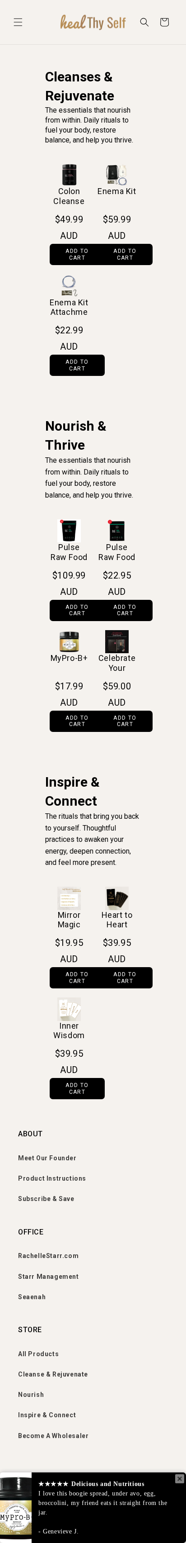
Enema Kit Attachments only (69, 308)
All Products (38, 1354)
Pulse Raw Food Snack (116, 552)
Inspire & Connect (47, 1415)
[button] (18, 22)
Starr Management (48, 1276)
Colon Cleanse (68, 196)
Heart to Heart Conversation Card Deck (117, 920)
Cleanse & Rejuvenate (53, 1374)
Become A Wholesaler (53, 1435)
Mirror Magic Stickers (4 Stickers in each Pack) (69, 920)
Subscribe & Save (46, 1198)
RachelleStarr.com (48, 1255)
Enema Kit (117, 191)
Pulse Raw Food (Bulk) (69, 552)
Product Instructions (52, 1178)
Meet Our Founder (47, 1158)
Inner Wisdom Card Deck (69, 1031)
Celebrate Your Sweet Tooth (116, 663)
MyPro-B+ (69, 658)
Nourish (31, 1394)
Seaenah (32, 1297)
